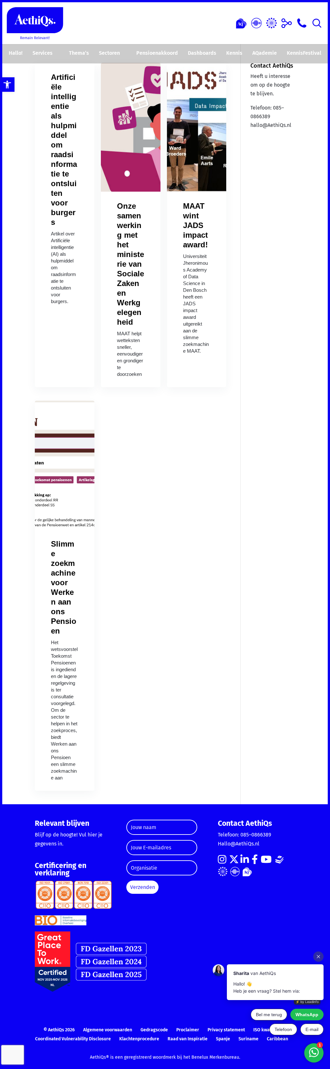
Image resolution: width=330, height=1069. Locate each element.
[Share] (286, 22)
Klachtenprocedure (139, 1039)
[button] (7, 84)
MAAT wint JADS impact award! (195, 225)
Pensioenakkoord (157, 53)
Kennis (234, 53)
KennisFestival (304, 53)
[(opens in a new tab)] (130, 127)
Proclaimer (187, 1030)
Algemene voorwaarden (107, 1030)
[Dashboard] (256, 22)
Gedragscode (154, 1030)
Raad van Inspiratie (188, 1039)
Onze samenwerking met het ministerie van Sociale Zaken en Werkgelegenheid (130, 264)
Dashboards (202, 53)
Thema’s (79, 53)
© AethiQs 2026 (59, 1030)
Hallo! (16, 53)
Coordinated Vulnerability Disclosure (73, 1039)
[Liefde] (241, 22)
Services (43, 53)
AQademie (264, 53)
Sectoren (109, 53)
